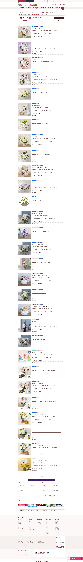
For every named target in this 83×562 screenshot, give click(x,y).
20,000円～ (45, 14)
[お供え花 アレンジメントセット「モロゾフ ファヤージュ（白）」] (24, 449)
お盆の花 (44, 490)
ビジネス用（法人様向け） (31, 529)
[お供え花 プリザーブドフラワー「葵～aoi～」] (24, 233)
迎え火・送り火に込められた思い (58, 495)
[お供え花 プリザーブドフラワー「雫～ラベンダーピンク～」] (24, 279)
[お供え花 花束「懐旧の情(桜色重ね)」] (24, 217)
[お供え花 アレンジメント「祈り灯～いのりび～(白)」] (24, 140)
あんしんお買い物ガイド (46, 2)
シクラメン (48, 533)
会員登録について (52, 2)
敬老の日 (31, 510)
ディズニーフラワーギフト (22, 526)
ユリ (47, 522)
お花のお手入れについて (40, 541)
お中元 (34, 510)
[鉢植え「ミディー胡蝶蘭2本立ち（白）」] (24, 464)
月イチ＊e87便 (39, 526)
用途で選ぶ (22, 8)
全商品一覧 (51, 12)
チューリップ (48, 526)
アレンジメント (21, 521)
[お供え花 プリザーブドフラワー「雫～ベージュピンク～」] (24, 310)
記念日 (29, 522)
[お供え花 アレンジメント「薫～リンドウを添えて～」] (24, 63)
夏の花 (48, 527)
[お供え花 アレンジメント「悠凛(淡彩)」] (24, 186)
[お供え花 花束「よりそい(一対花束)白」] (24, 78)
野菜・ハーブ (20, 541)
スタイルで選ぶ (29, 8)
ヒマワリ (48, 529)
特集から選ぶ (43, 8)
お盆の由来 (55, 485)
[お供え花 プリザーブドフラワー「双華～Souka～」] (24, 171)
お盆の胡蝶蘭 (21, 490)
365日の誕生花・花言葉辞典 (41, 542)
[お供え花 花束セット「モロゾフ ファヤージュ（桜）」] (24, 372)
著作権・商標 (41, 559)
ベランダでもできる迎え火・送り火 (47, 495)
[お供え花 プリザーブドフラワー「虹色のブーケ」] (24, 356)
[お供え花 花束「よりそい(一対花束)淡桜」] (24, 109)
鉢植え (20, 523)
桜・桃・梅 (57, 528)
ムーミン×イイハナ (40, 527)
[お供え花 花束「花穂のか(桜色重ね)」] (24, 248)
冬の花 (48, 532)
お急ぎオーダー (57, 8)
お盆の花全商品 (22, 485)
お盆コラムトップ (45, 485)
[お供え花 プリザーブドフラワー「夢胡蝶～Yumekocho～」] (24, 325)
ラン (47, 523)
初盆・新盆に (32, 12)
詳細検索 (63, 4)
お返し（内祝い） (30, 527)
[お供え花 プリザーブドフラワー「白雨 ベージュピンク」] (24, 264)
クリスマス (41, 510)
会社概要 (26, 559)
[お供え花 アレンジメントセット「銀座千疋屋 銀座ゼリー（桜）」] (24, 403)
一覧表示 (56, 20)
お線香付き (36, 12)
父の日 (29, 510)
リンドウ (48, 531)
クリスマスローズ (49, 534)
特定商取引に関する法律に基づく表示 (49, 559)
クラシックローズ (40, 523)
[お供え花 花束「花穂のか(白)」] (24, 341)
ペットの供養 (56, 490)
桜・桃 (52, 510)
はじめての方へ (40, 2)
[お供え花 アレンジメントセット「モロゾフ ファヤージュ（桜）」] (24, 418)
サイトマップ (62, 2)
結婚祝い (30, 521)
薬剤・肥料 (29, 541)
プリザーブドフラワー (21, 522)
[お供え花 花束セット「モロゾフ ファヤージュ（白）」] (24, 387)
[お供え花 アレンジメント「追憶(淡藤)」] (24, 156)
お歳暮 (38, 510)
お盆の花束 (32, 485)
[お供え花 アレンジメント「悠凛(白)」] (24, 94)
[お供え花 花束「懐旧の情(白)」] (24, 295)
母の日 (27, 510)
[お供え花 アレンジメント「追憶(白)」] (24, 125)
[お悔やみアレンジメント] (24, 202)
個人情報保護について (32, 559)
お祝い (29, 523)
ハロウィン (57, 526)
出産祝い (30, 526)
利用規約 (37, 559)
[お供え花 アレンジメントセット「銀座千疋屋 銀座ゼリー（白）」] (24, 434)
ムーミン (20, 527)
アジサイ (48, 528)
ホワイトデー (55, 510)
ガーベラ (48, 521)
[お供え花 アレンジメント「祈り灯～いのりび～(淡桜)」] (24, 32)
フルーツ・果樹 (21, 542)
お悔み (29, 528)
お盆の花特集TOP (21, 12)
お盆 (36, 510)
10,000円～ (41, 14)
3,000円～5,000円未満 (27, 14)
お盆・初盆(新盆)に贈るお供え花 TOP (41, 479)
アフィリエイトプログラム (22, 554)
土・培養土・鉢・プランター (31, 542)
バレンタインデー (48, 510)
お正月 (44, 510)
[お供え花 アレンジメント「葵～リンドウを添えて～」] (24, 48)
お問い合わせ (58, 2)
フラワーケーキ (21, 528)
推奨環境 (57, 559)
